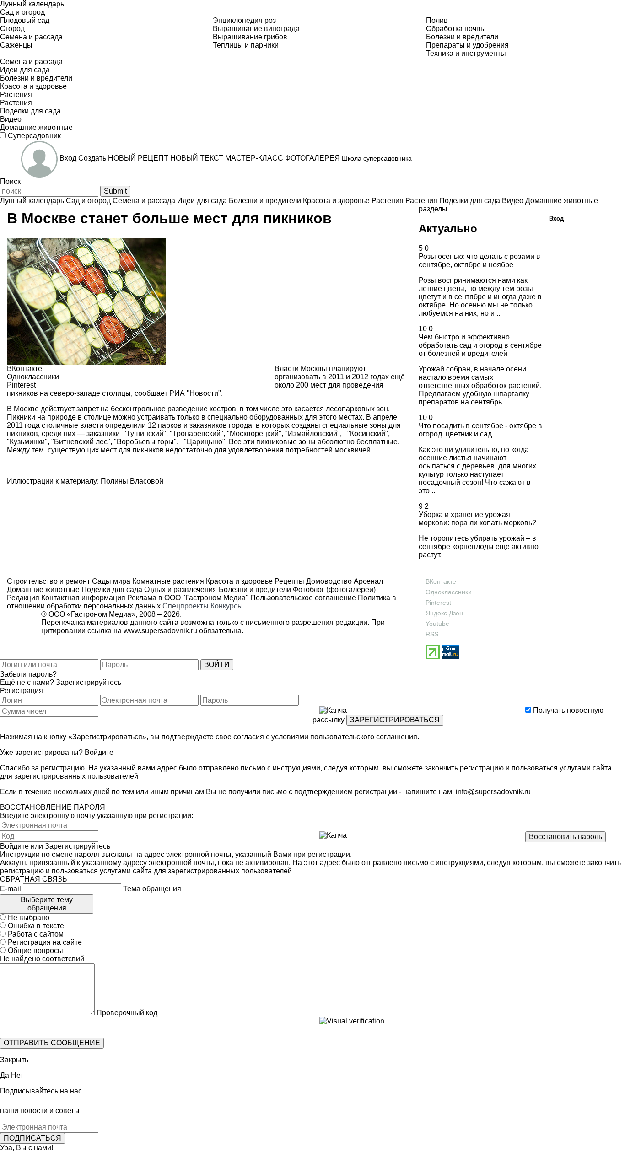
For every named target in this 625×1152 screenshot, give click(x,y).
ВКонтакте (441, 581)
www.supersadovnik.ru (160, 631)
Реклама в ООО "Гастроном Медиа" (187, 598)
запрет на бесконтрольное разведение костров (156, 409)
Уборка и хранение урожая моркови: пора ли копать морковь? (477, 519)
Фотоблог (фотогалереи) (333, 589)
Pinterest (438, 602)
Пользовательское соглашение (303, 598)
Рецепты (288, 581)
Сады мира (110, 581)
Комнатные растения (167, 581)
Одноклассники (449, 592)
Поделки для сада (111, 589)
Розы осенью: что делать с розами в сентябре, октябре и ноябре (479, 261)
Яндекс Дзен (444, 613)
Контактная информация (83, 598)
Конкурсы (226, 606)
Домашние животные (43, 589)
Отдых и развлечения (179, 589)
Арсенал (367, 581)
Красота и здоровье (238, 581)
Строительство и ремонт (48, 581)
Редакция (23, 598)
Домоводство (328, 581)
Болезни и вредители (254, 589)
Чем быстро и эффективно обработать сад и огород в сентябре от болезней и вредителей (480, 345)
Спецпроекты (185, 606)
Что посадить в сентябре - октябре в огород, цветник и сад (480, 430)
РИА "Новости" (195, 393)
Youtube (437, 623)
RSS (432, 634)
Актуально (448, 228)
